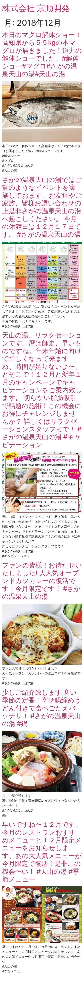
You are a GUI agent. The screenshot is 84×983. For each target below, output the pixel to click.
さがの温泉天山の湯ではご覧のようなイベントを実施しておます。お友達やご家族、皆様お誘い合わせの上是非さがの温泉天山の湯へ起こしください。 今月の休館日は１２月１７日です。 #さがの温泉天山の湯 (42, 207)
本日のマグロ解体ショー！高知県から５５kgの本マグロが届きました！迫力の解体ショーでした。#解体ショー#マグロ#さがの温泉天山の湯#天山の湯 (42, 54)
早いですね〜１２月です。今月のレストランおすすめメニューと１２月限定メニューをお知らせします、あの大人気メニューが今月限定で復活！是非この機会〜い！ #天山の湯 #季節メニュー (42, 851)
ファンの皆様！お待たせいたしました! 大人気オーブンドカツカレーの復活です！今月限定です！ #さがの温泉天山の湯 (42, 581)
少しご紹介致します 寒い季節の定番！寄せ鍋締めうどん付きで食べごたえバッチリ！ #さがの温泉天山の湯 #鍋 (41, 708)
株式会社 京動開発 (36, 8)
